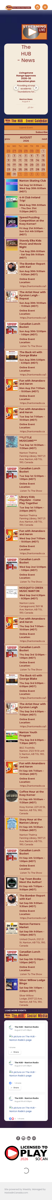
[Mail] (34, 1138)
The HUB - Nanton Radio (27, 1027)
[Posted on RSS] (26, 68)
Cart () (37, 7)
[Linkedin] (29, 1138)
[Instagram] (23, 1138)
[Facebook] (18, 1138)
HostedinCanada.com (16, 1192)
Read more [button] (26, 95)
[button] (16, 87)
